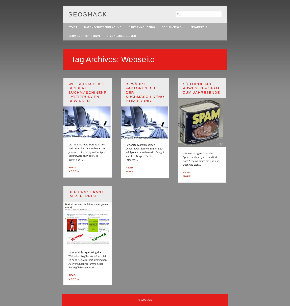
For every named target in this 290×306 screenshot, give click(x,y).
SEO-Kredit (198, 27)
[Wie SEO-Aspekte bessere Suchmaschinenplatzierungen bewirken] (87, 136)
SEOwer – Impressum (84, 36)
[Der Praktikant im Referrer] (87, 244)
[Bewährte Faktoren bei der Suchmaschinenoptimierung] (145, 136)
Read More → (74, 169)
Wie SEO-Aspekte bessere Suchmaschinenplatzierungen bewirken (87, 92)
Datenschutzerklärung (103, 27)
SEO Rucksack (173, 27)
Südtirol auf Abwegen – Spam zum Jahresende (201, 88)
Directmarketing (141, 27)
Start (73, 27)
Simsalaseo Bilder (121, 36)
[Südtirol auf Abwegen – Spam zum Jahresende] (202, 145)
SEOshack (87, 14)
